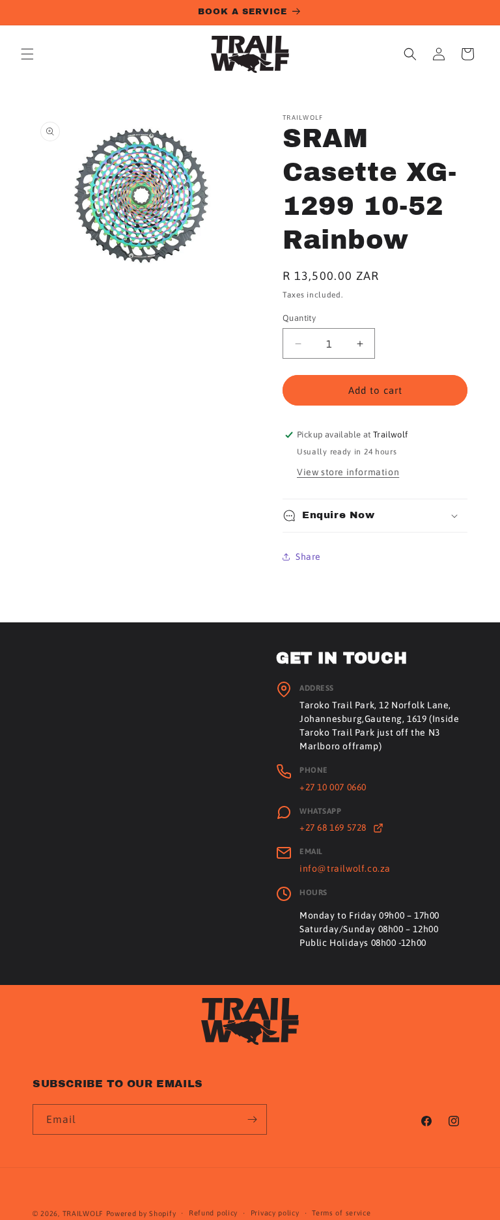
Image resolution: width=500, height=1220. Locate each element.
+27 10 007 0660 (333, 787)
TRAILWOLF (83, 1213)
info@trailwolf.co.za (345, 868)
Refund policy (213, 1213)
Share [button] (308, 556)
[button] (27, 54)
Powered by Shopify (141, 1213)
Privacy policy (275, 1213)
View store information (348, 472)
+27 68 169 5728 (334, 827)
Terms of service (341, 1213)
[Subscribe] (252, 1119)
